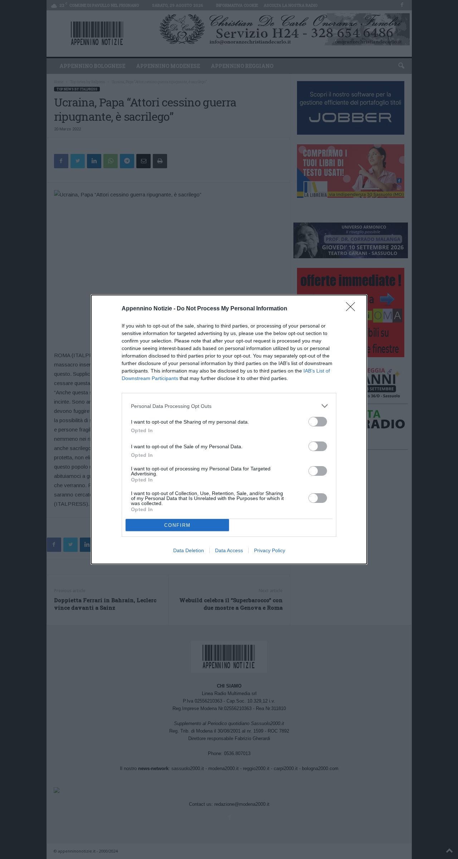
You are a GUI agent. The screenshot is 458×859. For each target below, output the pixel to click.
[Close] (353, 309)
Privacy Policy (269, 550)
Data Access (229, 550)
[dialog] (229, 429)
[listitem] (229, 406)
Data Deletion (188, 550)
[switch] (317, 421)
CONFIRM (177, 525)
